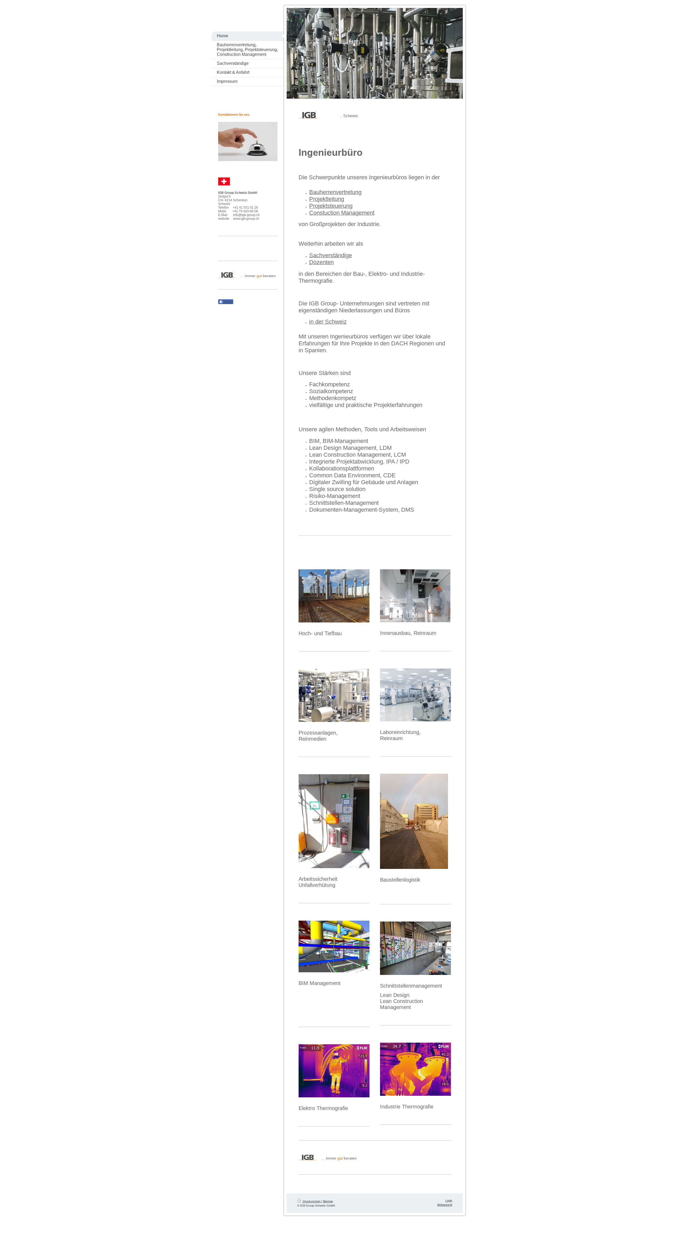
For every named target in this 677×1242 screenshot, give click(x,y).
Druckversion (311, 1201)
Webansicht (444, 1204)
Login (448, 1200)
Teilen (227, 302)
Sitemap (328, 1201)
